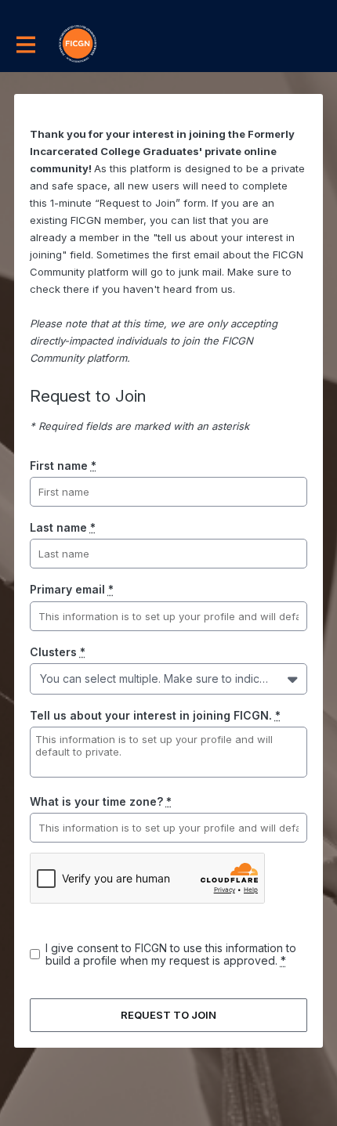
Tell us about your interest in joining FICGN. (155, 715)
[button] (294, 679)
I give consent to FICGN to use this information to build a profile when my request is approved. (170, 954)
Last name (63, 527)
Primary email (72, 589)
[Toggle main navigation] (25, 44)
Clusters (57, 652)
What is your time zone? (101, 801)
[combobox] (43, 678)
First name (63, 465)
